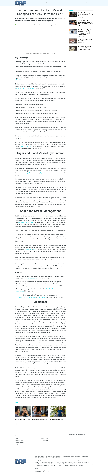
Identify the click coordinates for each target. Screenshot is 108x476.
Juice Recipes (72, 3)
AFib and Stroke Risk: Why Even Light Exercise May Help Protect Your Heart (57, 419)
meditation (28, 249)
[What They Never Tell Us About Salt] (73, 41)
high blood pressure (32, 173)
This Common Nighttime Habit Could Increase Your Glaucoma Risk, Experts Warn (85, 32)
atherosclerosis (21, 88)
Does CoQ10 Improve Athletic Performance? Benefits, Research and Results (39, 419)
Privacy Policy (44, 440)
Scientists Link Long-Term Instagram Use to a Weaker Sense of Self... (85, 14)
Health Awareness (61, 3)
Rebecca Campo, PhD (25, 222)
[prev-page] (16, 424)
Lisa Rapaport (42, 297)
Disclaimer (43, 436)
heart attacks (31, 88)
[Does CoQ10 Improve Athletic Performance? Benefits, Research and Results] (40, 411)
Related (17, 403)
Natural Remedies (83, 3)
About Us (17, 436)
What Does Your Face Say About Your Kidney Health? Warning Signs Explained (22, 419)
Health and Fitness (48, 3)
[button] (91, 3)
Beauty (38, 3)
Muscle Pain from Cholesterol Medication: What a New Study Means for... (85, 23)
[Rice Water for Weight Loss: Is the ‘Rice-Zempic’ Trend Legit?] (73, 48)
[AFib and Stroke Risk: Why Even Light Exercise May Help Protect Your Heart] (58, 411)
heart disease (20, 80)
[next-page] (18, 424)
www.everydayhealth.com (27, 297)
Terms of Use (44, 438)
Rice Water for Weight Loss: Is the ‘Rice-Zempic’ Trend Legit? (84, 48)
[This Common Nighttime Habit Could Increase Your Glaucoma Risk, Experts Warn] (73, 31)
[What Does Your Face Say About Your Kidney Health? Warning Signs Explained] (23, 411)
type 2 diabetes (45, 173)
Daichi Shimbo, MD (25, 146)
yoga (34, 249)
